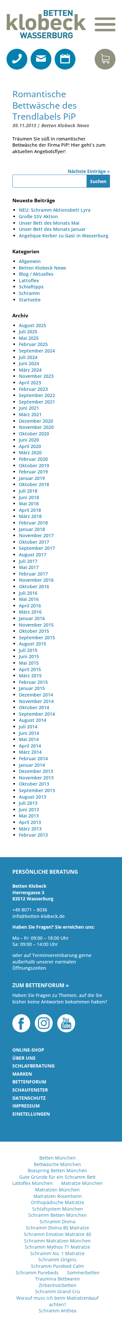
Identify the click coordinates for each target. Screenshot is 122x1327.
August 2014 (32, 720)
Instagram (44, 1023)
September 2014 (37, 714)
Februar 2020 (33, 459)
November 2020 (36, 427)
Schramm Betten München (57, 1215)
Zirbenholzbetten (57, 1285)
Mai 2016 (29, 599)
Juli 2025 (28, 331)
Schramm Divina (57, 1221)
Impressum (26, 1106)
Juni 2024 (29, 363)
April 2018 (30, 510)
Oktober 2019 (34, 465)
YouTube (66, 1023)
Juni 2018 (29, 497)
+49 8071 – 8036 (29, 910)
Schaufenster (30, 1090)
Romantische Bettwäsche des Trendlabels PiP (44, 105)
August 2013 (32, 797)
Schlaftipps (31, 287)
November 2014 (36, 701)
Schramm (29, 293)
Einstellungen (31, 1114)
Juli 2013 (28, 803)
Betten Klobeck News (65, 125)
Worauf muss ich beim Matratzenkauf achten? (57, 1301)
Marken (22, 1074)
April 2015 (30, 669)
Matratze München (82, 1183)
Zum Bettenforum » (40, 985)
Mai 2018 (29, 503)
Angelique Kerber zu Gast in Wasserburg (63, 235)
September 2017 (37, 548)
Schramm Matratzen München (57, 1241)
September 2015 (37, 637)
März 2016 (30, 612)
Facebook (21, 1023)
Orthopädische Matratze (57, 1202)
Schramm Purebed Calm (57, 1266)
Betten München (57, 1158)
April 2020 (30, 446)
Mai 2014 (29, 739)
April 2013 (30, 822)
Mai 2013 (29, 816)
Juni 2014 (29, 733)
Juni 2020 (29, 440)
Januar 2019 (32, 478)
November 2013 (36, 778)
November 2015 (36, 625)
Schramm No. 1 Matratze (57, 1253)
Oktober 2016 (34, 586)
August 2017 (32, 554)
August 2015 (32, 644)
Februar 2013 (33, 835)
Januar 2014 (32, 765)
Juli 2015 (28, 650)
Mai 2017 (29, 567)
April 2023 (30, 382)
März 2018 (30, 516)
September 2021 (37, 402)
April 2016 (30, 606)
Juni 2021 (29, 408)
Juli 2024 (28, 357)
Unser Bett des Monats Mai (49, 223)
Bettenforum (29, 1082)
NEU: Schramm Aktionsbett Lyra (54, 210)
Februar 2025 (33, 344)
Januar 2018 (32, 529)
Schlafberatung (33, 1066)
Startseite (30, 300)
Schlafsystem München (57, 1209)
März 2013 (30, 829)
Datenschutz (29, 1098)
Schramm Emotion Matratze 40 (57, 1234)
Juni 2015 (29, 656)
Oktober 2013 (34, 784)
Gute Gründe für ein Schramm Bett (57, 1177)
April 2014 (30, 746)
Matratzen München (57, 1190)
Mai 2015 (29, 663)
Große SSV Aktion (38, 216)
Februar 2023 (33, 389)
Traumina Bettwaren (57, 1279)
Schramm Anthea (57, 1310)
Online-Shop (28, 1050)
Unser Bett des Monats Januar (52, 229)
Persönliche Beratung (45, 872)
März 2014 (30, 752)
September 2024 (37, 351)
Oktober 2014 (34, 707)
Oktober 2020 (34, 434)
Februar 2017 (33, 574)
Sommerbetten (83, 1272)
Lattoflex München (32, 1183)
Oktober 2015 (34, 631)
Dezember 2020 (36, 421)
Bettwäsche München (57, 1164)
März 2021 (30, 414)
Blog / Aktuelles (36, 274)
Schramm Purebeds (37, 1272)
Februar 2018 (33, 523)
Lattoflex (29, 280)
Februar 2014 (33, 758)
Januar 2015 (32, 688)
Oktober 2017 (34, 542)
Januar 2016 (32, 618)
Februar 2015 (33, 682)
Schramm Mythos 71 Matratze (57, 1247)
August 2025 (32, 325)
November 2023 (36, 376)
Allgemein (30, 261)
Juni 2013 (29, 809)
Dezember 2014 (36, 695)
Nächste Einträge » (89, 171)
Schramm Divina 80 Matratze (57, 1228)
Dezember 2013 (36, 771)
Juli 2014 (28, 726)
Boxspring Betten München (57, 1170)
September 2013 (37, 790)
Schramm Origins (57, 1259)
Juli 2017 (28, 561)
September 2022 (37, 395)
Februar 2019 (33, 472)
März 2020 (30, 452)
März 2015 (30, 675)
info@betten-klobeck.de (38, 916)
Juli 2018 (28, 491)
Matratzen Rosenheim (58, 1196)
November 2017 (36, 535)
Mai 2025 (29, 338)
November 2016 (36, 580)
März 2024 (30, 370)
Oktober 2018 (34, 484)
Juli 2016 (28, 593)
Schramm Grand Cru (57, 1291)
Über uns (23, 1058)
